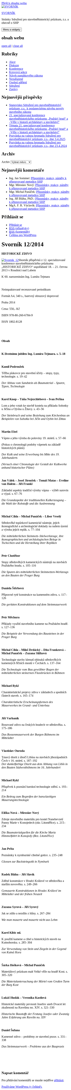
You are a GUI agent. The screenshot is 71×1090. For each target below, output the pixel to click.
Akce (12, 62)
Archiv (6, 162)
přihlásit (58, 1080)
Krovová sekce (18, 72)
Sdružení (14, 85)
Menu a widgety (11, 29)
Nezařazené (16, 79)
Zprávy (13, 89)
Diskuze (14, 65)
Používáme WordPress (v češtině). (22, 1086)
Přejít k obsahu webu (14, 3)
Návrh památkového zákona (26, 75)
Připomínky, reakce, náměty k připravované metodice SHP (37, 180)
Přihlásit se (15, 224)
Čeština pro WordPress (22, 235)
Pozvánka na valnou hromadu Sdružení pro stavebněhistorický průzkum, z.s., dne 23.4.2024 (38, 144)
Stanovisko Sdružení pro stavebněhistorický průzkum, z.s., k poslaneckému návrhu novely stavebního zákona (36, 108)
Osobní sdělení (18, 82)
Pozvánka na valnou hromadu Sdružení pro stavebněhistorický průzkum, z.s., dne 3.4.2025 (37, 137)
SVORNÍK (8, 13)
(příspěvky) (19, 228)
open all (6, 45)
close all (18, 45)
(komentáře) (19, 231)
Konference (16, 68)
